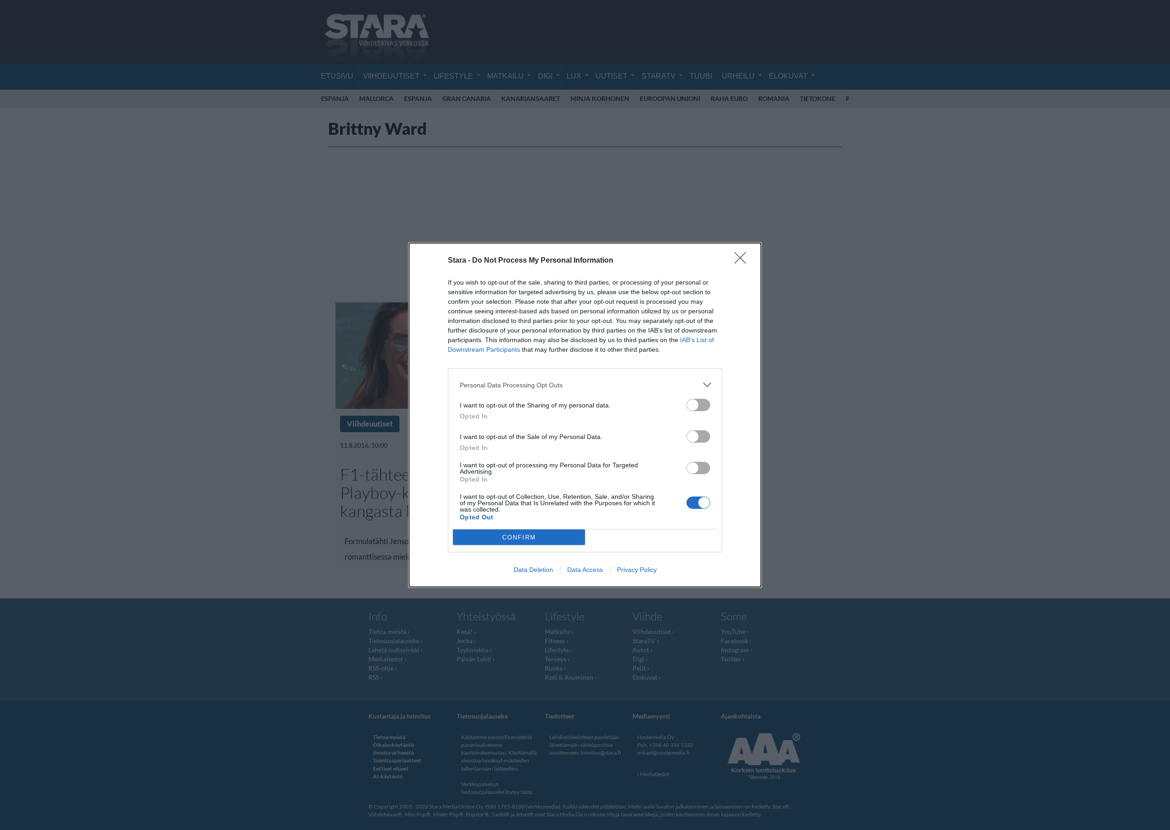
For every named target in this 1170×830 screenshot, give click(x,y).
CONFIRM (519, 537)
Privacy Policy (637, 569)
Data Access (585, 569)
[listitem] (585, 385)
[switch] (698, 405)
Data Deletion (533, 569)
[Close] (743, 261)
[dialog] (585, 415)
